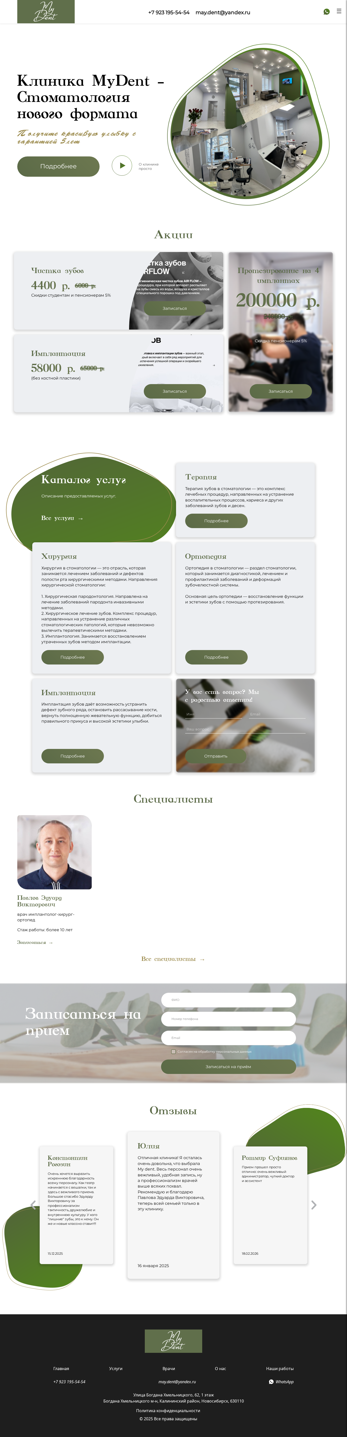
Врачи (169, 1368)
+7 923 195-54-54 (169, 12)
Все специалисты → (173, 959)
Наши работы (280, 1368)
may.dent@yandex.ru (223, 12)
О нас (220, 1368)
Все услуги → (62, 517)
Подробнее (58, 166)
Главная (61, 1368)
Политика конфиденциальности (168, 1410)
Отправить (215, 756)
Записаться (175, 308)
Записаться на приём (228, 1066)
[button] (33, 1205)
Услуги (115, 1368)
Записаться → (35, 942)
